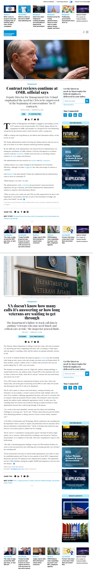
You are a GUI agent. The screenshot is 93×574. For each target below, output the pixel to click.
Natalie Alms (25, 110)
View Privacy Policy (68, 104)
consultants (19, 154)
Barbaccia (10, 174)
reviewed (43, 358)
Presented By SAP (68, 517)
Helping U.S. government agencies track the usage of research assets (73, 535)
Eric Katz (25, 332)
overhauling (25, 185)
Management (32, 84)
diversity (13, 156)
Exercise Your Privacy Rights (82, 1)
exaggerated (29, 167)
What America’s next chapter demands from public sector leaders (73, 513)
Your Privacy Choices (62, 1)
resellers (34, 160)
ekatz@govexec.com (17, 469)
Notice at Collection (49, 1)
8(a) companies (45, 160)
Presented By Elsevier (69, 539)
